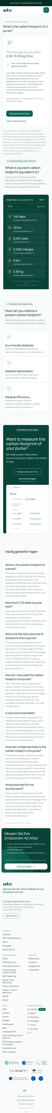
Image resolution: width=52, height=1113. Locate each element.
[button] (46, 10)
